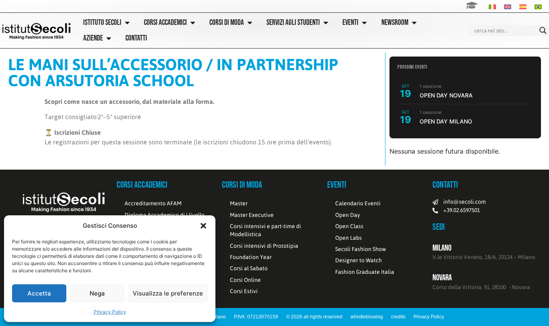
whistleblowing (366, 317)
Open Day (347, 215)
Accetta (39, 293)
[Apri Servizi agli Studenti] (326, 22)
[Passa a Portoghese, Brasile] (538, 6)
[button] (203, 226)
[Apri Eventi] (364, 22)
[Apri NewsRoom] (414, 22)
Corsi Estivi (244, 291)
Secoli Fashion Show (360, 249)
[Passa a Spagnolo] (523, 6)
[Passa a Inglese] (507, 6)
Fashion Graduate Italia (364, 272)
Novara (442, 278)
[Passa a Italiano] (492, 6)
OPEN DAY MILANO (446, 121)
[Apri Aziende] (109, 38)
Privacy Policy (110, 312)
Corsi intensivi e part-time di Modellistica (265, 230)
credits (398, 317)
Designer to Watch (358, 260)
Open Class (349, 226)
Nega (97, 293)
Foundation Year (251, 257)
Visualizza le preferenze (168, 293)
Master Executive (252, 215)
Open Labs (348, 238)
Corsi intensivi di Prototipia (264, 246)
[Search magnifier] (543, 30)
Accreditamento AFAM (153, 203)
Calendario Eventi (358, 203)
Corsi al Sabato (249, 268)
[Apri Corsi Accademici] (193, 22)
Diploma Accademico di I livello (165, 215)
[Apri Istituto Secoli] (127, 22)
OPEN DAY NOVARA (446, 95)
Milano (441, 248)
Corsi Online (245, 280)
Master (239, 203)
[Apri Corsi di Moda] (250, 22)
